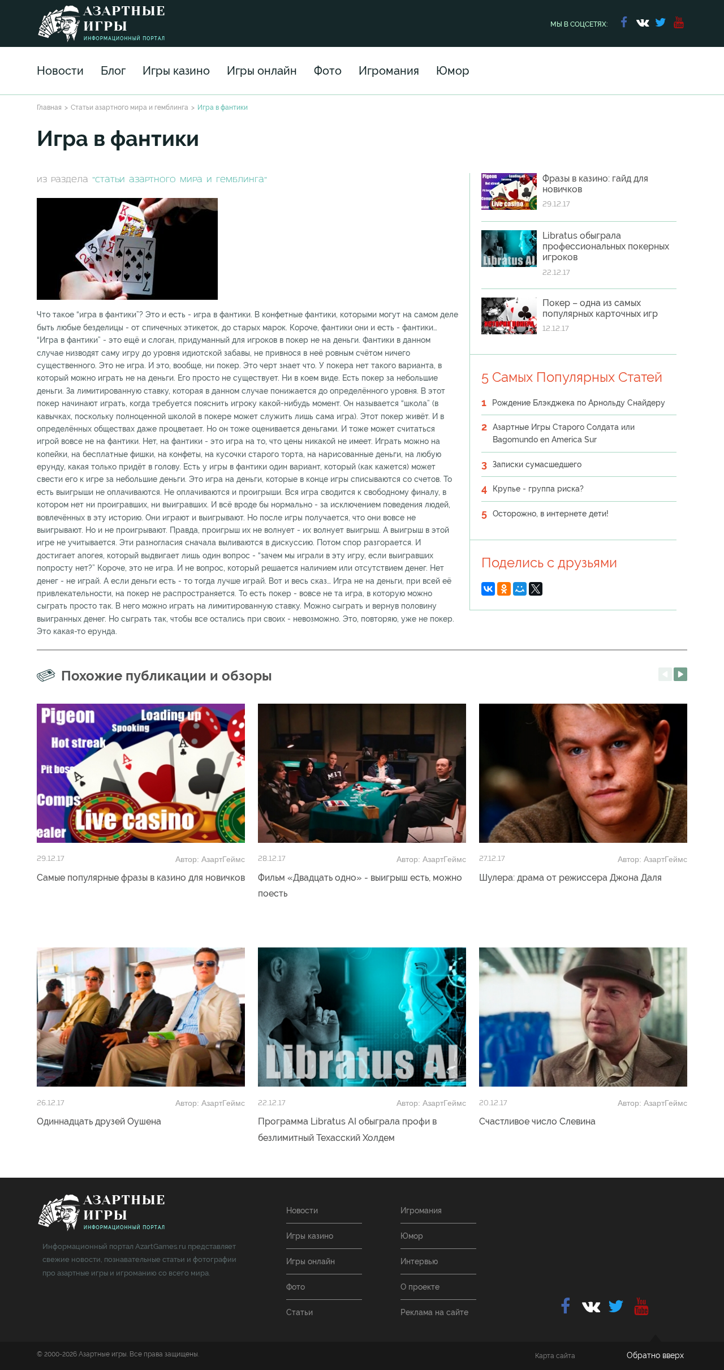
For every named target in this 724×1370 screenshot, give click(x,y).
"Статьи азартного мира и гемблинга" (179, 180)
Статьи (299, 1312)
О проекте (419, 1286)
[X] (535, 589)
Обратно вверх (655, 1355)
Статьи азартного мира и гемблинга (129, 107)
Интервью (419, 1261)
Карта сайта (555, 1356)
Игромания (389, 70)
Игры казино (176, 70)
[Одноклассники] (504, 589)
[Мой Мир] (520, 589)
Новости (60, 70)
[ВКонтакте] (488, 589)
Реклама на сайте (434, 1312)
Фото (328, 70)
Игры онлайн (262, 70)
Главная (49, 107)
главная (101, 1213)
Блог (113, 70)
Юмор (452, 70)
